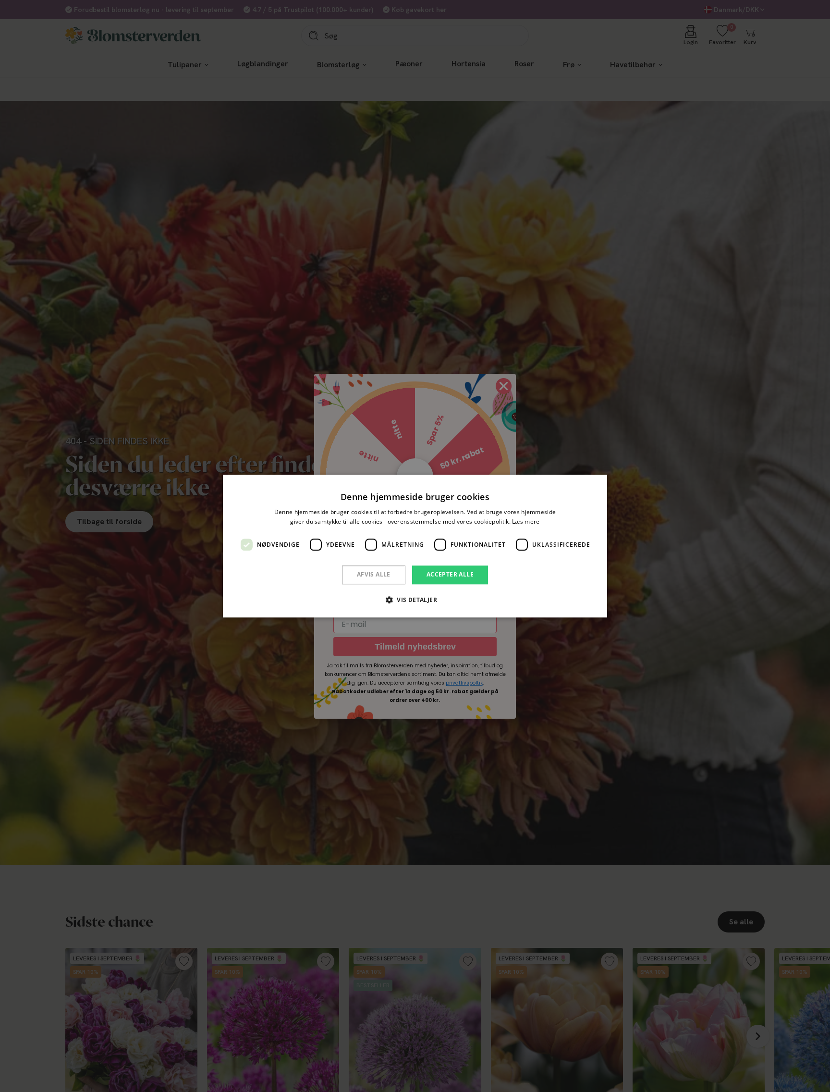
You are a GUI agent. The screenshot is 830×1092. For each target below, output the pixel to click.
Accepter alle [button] (450, 575)
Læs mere (525, 521)
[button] (415, 599)
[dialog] (415, 546)
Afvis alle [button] (374, 575)
